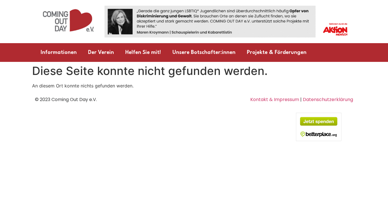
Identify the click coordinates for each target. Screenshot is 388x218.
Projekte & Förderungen (276, 52)
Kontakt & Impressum (274, 99)
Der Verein (101, 52)
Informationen (59, 52)
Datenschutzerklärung (328, 99)
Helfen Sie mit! (143, 52)
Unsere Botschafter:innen (203, 52)
